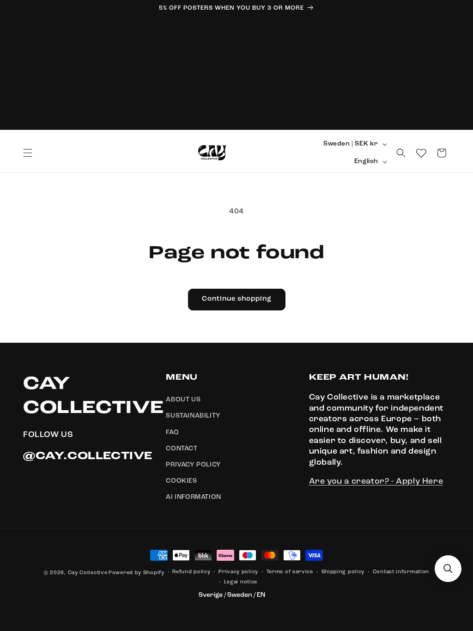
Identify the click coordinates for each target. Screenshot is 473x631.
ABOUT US (183, 399)
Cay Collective (88, 573)
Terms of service (290, 572)
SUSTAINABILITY (193, 416)
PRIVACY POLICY (193, 464)
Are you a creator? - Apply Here (376, 481)
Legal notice (240, 582)
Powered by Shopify (136, 573)
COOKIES (181, 481)
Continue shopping (237, 299)
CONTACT (181, 448)
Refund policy (191, 572)
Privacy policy (238, 572)
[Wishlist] (421, 153)
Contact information (401, 572)
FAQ (172, 432)
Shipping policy (343, 572)
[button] (28, 153)
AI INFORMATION (193, 497)
